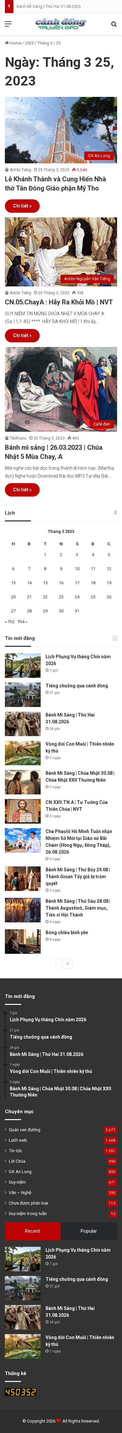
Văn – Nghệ (20, 1192)
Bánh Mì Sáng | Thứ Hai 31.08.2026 (49, 6)
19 (109, 582)
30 (61, 610)
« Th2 (10, 621)
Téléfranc (18, 438)
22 (45, 596)
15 (45, 582)
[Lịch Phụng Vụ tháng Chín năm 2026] (23, 665)
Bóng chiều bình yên (67, 932)
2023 (29, 43)
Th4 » (22, 621)
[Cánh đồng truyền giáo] (61, 24)
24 (77, 596)
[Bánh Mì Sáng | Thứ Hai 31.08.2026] (23, 724)
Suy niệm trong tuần (28, 1213)
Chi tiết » (22, 206)
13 (13, 582)
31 (77, 610)
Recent (32, 1231)
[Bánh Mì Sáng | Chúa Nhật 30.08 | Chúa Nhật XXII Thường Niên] (23, 782)
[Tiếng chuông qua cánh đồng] (23, 694)
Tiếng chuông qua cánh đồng (77, 685)
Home (15, 43)
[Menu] (8, 26)
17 (77, 582)
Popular (89, 1231)
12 (109, 568)
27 (13, 610)
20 (13, 596)
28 (29, 610)
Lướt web (18, 1140)
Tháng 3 (44, 43)
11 (93, 568)
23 (61, 596)
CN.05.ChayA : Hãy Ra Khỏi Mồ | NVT (59, 302)
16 (61, 582)
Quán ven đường (24, 1129)
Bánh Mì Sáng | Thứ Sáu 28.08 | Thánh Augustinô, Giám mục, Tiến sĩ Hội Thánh (78, 907)
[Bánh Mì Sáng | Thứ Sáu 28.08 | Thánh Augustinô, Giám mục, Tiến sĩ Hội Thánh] (23, 910)
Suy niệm (17, 1182)
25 (93, 596)
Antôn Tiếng (20, 170)
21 (29, 596)
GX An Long (20, 1171)
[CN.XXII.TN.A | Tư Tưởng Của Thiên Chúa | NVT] (23, 811)
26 (109, 596)
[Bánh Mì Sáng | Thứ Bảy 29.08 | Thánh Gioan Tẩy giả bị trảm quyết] (23, 878)
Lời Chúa (17, 1161)
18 (93, 582)
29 (45, 610)
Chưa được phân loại (28, 1203)
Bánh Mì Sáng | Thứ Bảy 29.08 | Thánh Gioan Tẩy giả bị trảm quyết (78, 876)
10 (77, 568)
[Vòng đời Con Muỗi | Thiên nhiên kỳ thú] (23, 753)
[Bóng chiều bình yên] (23, 941)
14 (29, 582)
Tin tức (15, 1150)
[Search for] (114, 26)
